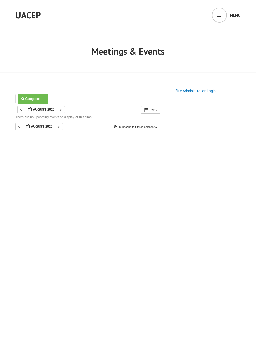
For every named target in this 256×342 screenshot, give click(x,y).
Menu (235, 15)
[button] (135, 126)
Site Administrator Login (196, 90)
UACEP (28, 15)
